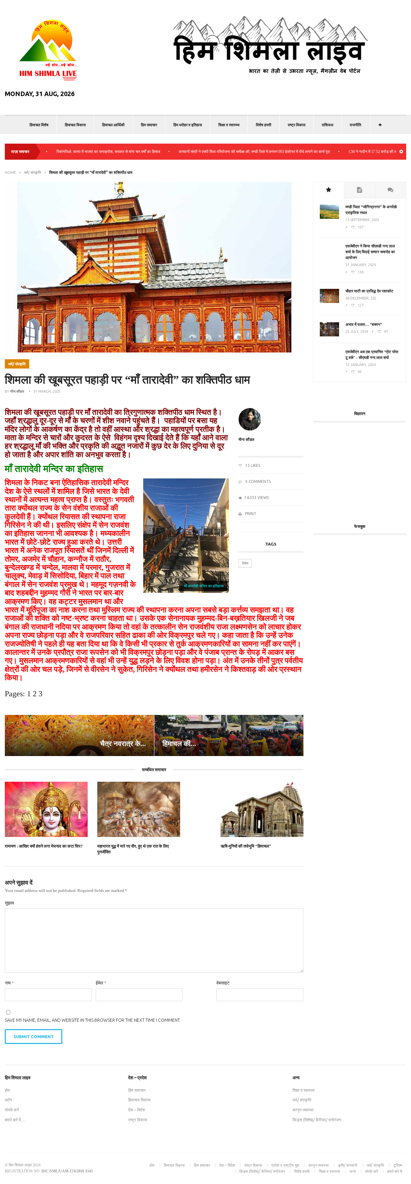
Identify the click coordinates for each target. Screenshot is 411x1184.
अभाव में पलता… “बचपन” (363, 324)
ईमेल (101, 983)
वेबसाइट (223, 983)
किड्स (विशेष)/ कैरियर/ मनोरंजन (317, 1119)
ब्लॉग (8, 1100)
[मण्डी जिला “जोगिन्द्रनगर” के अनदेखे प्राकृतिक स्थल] (329, 217)
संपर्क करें (12, 1110)
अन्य (352, 1171)
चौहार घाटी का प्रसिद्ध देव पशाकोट (369, 291)
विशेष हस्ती (263, 125)
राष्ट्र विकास (296, 125)
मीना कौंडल (17, 391)
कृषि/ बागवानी (347, 1165)
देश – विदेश (136, 1110)
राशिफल (327, 125)
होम (7, 1090)
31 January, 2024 (360, 265)
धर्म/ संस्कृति (32, 172)
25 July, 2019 (356, 332)
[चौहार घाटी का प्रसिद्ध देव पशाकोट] (329, 301)
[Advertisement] (362, 469)
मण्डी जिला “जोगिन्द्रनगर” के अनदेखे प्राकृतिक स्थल (371, 210)
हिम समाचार (149, 125)
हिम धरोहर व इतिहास (187, 125)
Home (10, 172)
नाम (9, 983)
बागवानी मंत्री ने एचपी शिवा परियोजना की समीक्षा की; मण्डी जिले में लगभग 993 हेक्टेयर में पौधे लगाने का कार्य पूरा (229, 151)
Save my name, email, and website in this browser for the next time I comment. (92, 1020)
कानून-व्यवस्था (303, 1110)
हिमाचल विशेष (39, 125)
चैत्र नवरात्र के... (123, 744)
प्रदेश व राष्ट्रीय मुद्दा (285, 1165)
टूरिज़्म (397, 1165)
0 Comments (257, 481)
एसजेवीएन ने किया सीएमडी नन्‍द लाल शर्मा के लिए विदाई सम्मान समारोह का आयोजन (370, 252)
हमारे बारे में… (15, 1119)
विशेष (245, 563)
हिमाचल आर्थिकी (113, 125)
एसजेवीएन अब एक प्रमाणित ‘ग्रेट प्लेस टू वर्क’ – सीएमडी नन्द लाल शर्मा (371, 355)
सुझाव (9, 903)
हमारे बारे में (394, 1171)
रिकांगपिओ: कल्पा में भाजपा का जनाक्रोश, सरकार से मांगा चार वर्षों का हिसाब (84, 151)
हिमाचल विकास (75, 125)
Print (250, 514)
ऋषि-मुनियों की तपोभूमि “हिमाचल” (246, 846)
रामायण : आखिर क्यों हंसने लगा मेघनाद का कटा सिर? (44, 846)
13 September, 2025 (362, 220)
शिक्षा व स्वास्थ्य (229, 125)
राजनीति (355, 125)
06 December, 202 (360, 298)
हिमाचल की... (179, 744)
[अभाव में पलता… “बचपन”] (329, 335)
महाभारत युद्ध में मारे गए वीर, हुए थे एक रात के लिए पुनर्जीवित (133, 849)
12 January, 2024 (360, 365)
